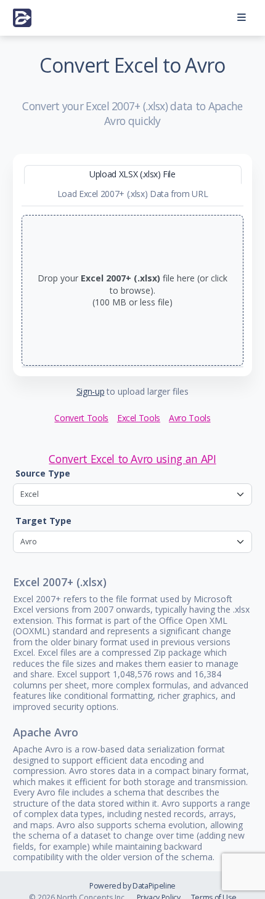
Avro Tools (190, 418)
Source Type (42, 473)
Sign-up (90, 391)
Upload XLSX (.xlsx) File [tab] (132, 174)
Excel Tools (138, 418)
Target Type (43, 520)
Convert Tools (81, 418)
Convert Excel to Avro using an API (132, 458)
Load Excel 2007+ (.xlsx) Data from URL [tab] (132, 194)
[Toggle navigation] (241, 18)
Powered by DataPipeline (132, 886)
